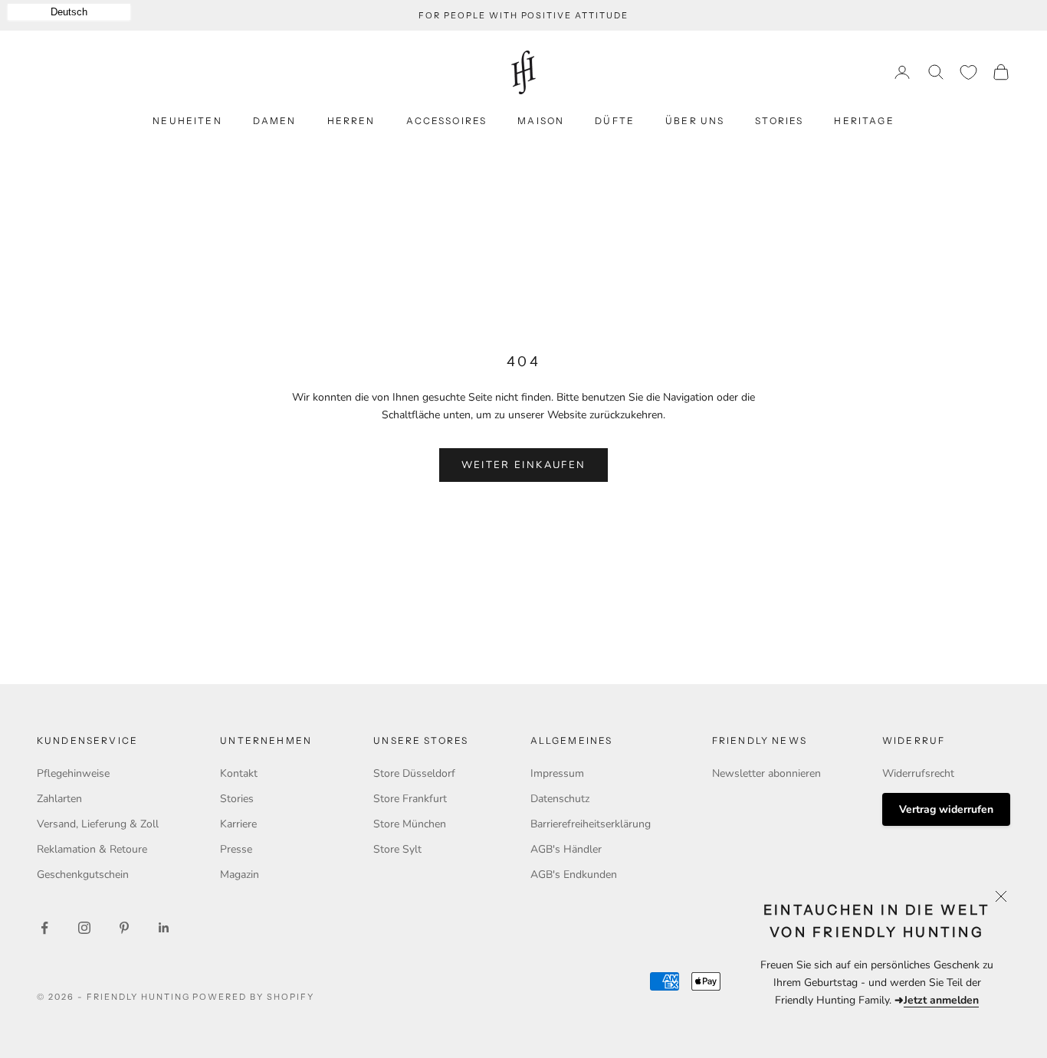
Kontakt (239, 773)
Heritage (864, 120)
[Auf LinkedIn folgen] (164, 927)
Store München (409, 824)
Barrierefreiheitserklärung (590, 824)
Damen (275, 120)
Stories (779, 120)
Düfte (615, 120)
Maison (540, 120)
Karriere (238, 824)
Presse (236, 849)
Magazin (239, 874)
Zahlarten (59, 798)
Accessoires (446, 120)
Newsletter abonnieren (766, 773)
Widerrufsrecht (918, 773)
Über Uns (694, 120)
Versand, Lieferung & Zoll (98, 824)
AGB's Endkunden (573, 874)
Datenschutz (559, 798)
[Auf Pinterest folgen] (124, 927)
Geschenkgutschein (83, 874)
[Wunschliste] (968, 72)
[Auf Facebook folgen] (44, 927)
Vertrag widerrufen (946, 809)
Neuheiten (187, 120)
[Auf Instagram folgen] (84, 927)
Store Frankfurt (410, 798)
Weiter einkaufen (523, 465)
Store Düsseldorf (414, 773)
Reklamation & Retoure (92, 849)
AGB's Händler (566, 849)
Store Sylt (397, 849)
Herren (351, 120)
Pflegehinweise (73, 773)
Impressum (557, 773)
